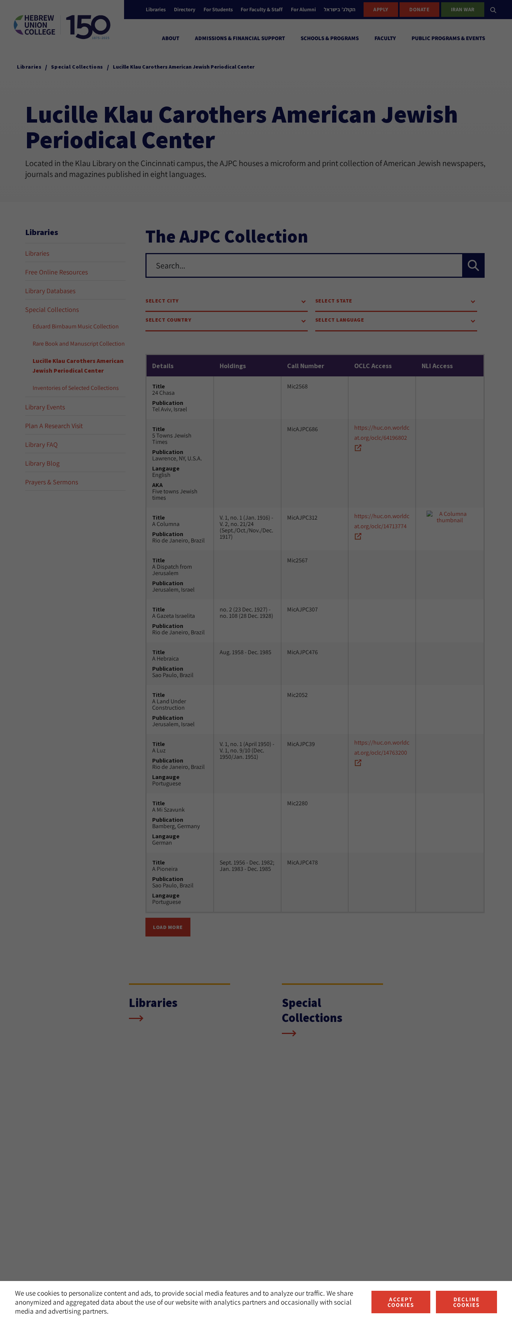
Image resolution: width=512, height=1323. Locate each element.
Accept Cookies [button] (401, 1302)
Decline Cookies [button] (466, 1302)
